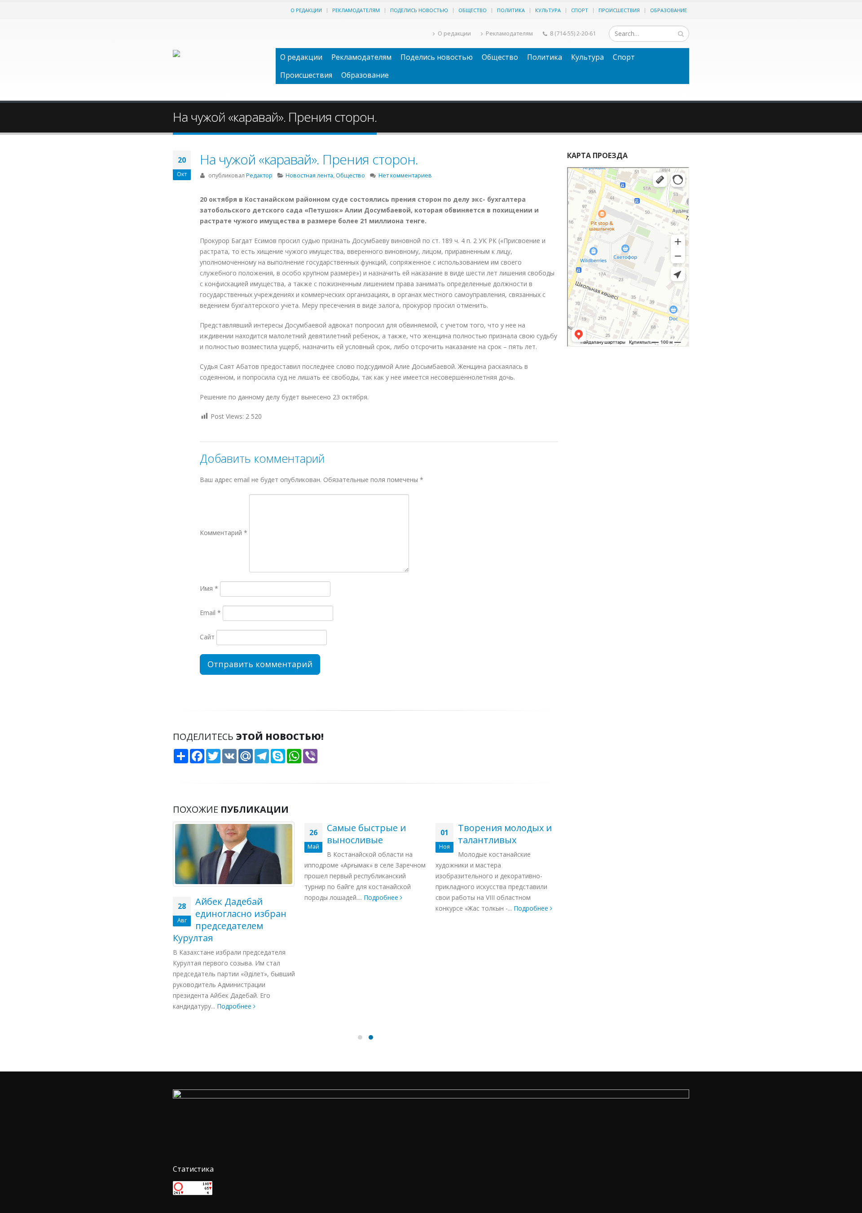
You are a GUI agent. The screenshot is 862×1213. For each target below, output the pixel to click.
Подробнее (235, 1006)
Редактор (259, 175)
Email (210, 612)
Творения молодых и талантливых (505, 834)
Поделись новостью (419, 10)
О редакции (306, 10)
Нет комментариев (405, 175)
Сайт (207, 637)
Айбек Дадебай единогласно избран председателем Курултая (229, 919)
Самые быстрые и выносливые (366, 834)
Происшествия (619, 10)
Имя (209, 588)
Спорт (579, 10)
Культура (548, 10)
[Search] (681, 33)
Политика (511, 10)
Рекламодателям (356, 10)
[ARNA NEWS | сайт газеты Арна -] (220, 60)
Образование (668, 10)
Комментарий (223, 532)
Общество (472, 10)
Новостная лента (309, 175)
